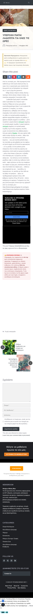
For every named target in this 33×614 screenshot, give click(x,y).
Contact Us (7, 573)
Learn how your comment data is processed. (16, 435)
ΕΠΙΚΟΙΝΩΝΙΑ (16, 468)
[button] (29, 2)
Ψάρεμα (5, 532)
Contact (23, 585)
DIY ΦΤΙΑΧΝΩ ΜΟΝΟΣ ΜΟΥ (18, 582)
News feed (8, 585)
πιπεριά (21, 122)
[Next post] (30, 363)
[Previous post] (2, 347)
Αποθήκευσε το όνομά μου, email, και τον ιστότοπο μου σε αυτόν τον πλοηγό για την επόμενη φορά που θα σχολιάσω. (17, 421)
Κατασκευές (6, 535)
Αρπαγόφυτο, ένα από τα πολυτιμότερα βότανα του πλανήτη (13, 363)
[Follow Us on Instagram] (11, 560)
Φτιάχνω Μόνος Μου (9, 488)
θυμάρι (14, 133)
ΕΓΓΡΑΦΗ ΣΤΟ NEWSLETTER (16, 454)
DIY (5, 493)
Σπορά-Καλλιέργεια (8, 526)
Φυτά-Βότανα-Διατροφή (10, 529)
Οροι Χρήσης (22, 587)
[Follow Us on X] (7, 560)
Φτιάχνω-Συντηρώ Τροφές (10, 538)
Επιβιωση (6, 546)
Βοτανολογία (23, 248)
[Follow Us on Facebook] (4, 560)
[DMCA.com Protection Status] (4, 613)
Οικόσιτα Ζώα (7, 541)
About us (16, 585)
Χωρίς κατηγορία (10, 30)
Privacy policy (11, 587)
